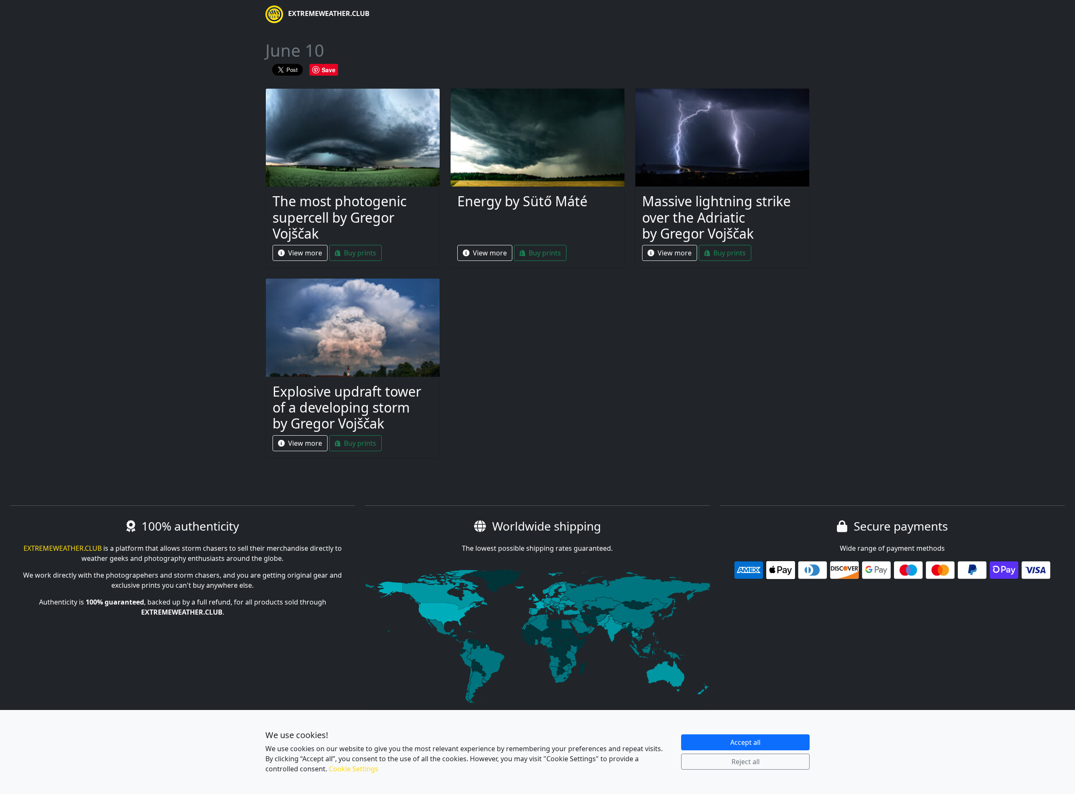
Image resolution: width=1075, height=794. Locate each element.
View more (304, 253)
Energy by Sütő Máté (522, 201)
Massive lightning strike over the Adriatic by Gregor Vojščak (716, 217)
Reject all (746, 761)
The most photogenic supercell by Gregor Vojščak (339, 217)
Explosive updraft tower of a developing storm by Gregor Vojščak (347, 407)
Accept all (745, 742)
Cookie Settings (353, 768)
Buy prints (359, 253)
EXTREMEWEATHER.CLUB (328, 13)
